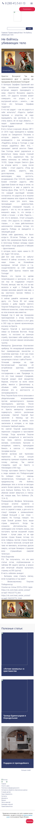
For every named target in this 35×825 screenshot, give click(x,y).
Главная (3, 784)
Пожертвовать (27, 9)
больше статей (25, 770)
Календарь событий (7, 804)
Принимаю (29, 821)
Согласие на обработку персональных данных (14, 790)
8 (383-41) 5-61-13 (15, 3)
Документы (4, 798)
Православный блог (7, 806)
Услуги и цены (5, 786)
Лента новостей (5, 802)
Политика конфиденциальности (10, 788)
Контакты (4, 796)
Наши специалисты (6, 794)
